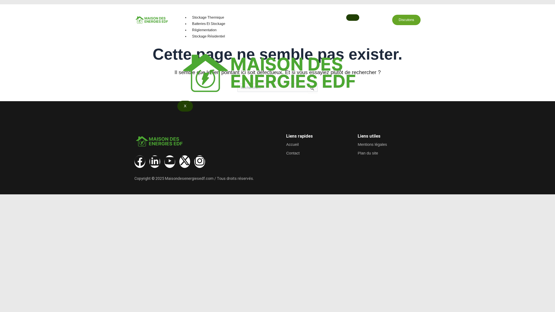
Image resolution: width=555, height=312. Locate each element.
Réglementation (204, 30)
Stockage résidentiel (208, 36)
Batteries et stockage (208, 24)
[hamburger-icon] (352, 17)
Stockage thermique (208, 17)
